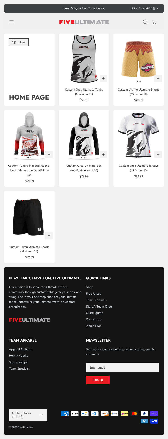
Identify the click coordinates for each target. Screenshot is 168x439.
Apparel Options (20, 349)
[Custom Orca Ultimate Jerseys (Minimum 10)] (138, 135)
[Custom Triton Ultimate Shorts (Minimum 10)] (29, 216)
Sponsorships (18, 362)
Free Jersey (93, 294)
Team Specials (19, 369)
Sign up (98, 380)
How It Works (18, 356)
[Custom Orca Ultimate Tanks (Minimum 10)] (84, 59)
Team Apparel (96, 300)
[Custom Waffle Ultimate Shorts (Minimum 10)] (138, 59)
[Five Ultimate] (84, 21)
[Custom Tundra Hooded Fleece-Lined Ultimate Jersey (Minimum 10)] (29, 135)
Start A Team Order (99, 306)
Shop (89, 287)
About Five (93, 326)
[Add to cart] (103, 78)
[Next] (117, 8)
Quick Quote (94, 313)
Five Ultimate (25, 427)
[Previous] (51, 8)
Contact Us (93, 319)
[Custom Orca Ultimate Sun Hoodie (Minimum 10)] (84, 135)
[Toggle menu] (13, 21)
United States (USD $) (143, 8)
